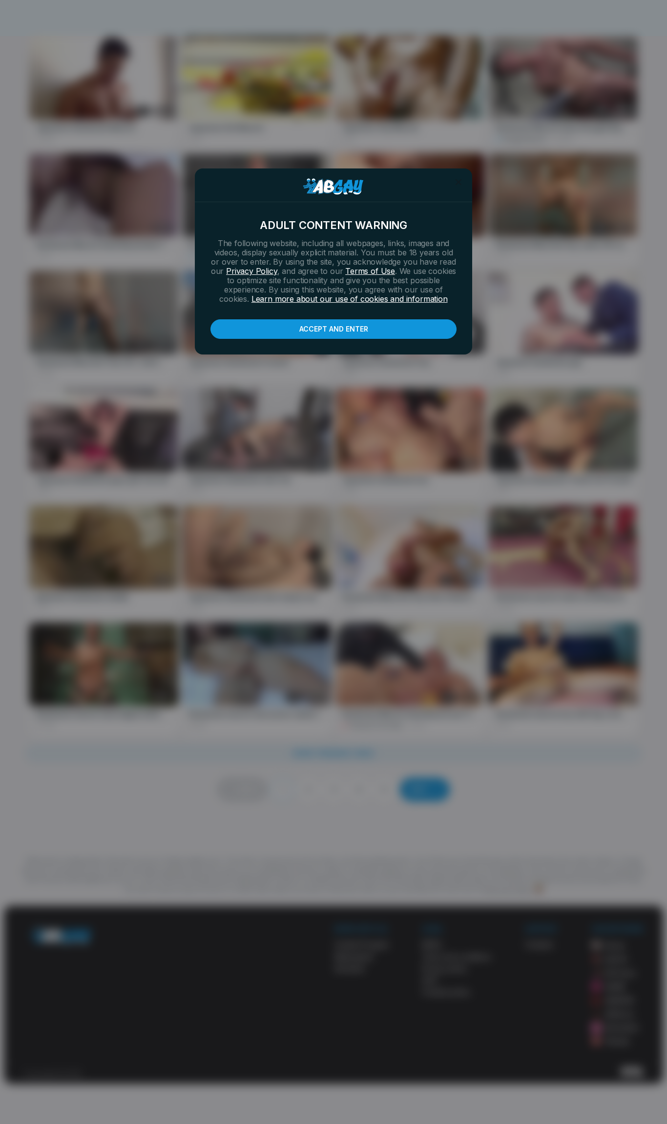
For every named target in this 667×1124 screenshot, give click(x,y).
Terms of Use (370, 271)
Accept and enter (333, 329)
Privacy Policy (251, 271)
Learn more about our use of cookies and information (349, 299)
